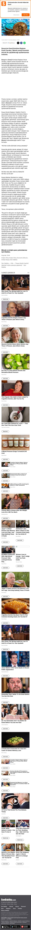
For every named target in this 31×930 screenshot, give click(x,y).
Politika (20, 908)
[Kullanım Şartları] (5, 921)
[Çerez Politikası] (5, 922)
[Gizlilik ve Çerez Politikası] (24, 921)
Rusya (3, 59)
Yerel (14, 908)
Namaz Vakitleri (5, 910)
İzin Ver (25, 15)
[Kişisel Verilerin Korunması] (16, 922)
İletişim (12, 904)
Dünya (17, 906)
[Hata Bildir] (12, 923)
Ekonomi (9, 103)
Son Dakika (4, 906)
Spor (2, 908)
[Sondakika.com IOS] (5, 926)
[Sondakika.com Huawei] (25, 926)
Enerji (10, 59)
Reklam (8, 904)
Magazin (8, 908)
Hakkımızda (3, 904)
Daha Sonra (16, 14)
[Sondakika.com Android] (15, 926)
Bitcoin (4, 140)
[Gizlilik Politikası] (13, 921)
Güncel (11, 906)
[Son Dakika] (15, 900)
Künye (15, 904)
